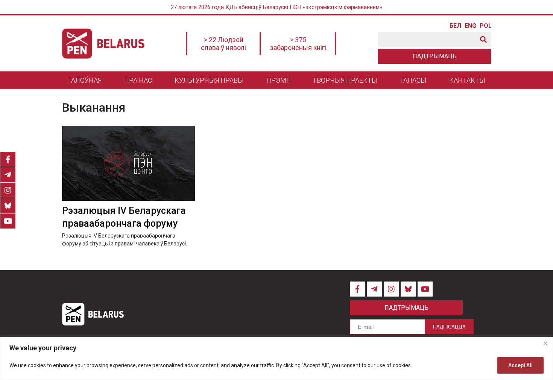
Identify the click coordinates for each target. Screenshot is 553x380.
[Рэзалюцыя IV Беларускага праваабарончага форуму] (128, 163)
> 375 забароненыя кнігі (298, 43)
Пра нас (138, 80)
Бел (455, 26)
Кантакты (467, 80)
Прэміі (278, 80)
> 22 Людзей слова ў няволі (223, 43)
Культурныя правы (209, 80)
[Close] (545, 343)
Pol (485, 26)
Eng (470, 26)
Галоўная (85, 80)
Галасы (413, 80)
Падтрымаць (435, 56)
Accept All (520, 365)
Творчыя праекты (345, 80)
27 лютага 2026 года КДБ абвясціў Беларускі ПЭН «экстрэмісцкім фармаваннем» (276, 7)
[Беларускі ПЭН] (103, 44)
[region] (276, 358)
